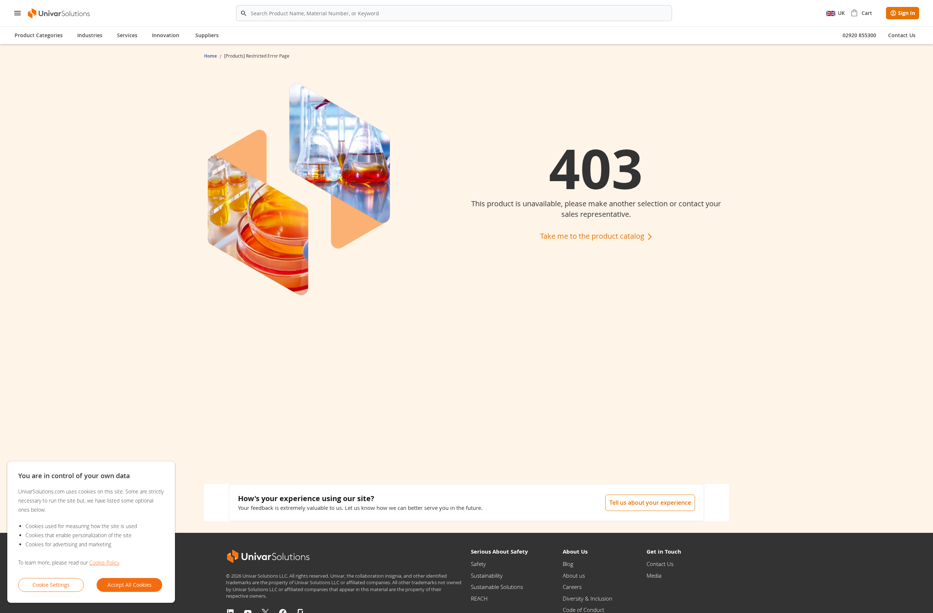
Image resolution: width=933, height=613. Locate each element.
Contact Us (660, 563)
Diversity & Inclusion (587, 598)
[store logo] (59, 13)
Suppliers (207, 35)
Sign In (906, 12)
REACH (479, 598)
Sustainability (487, 575)
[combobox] (454, 13)
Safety (478, 563)
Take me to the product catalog (593, 236)
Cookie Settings (51, 584)
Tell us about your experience (650, 503)
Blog (568, 563)
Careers (572, 586)
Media (654, 575)
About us (574, 575)
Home (211, 56)
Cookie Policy (104, 562)
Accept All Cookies (130, 584)
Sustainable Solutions (497, 586)
